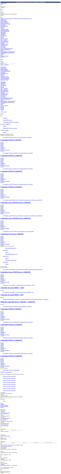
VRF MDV (2, 84)
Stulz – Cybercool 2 (4, 88)
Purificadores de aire (4, 42)
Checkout (2, 464)
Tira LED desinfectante (4, 78)
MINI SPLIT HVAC (4, 93)
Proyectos (22, 18)
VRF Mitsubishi (3, 85)
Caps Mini (2, 92)
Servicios (19, 18)
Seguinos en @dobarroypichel (6, 372)
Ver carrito (2, 458)
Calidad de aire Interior (4, 30)
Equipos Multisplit (3, 69)
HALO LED (2, 95)
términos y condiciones (7, 446)
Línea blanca (2, 24)
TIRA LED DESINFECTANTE (6, 98)
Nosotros (26, 18)
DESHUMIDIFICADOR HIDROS (7, 102)
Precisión (2, 37)
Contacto (30, 18)
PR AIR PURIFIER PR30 (5, 99)
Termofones (2, 74)
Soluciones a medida (13, 18)
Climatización (3, 19)
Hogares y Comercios (4, 18)
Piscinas (2, 28)
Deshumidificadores (4, 73)
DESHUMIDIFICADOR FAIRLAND (7, 101)
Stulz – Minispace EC (4, 90)
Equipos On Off (3, 68)
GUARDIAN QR (3, 94)
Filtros (1, 104)
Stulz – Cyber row (3, 89)
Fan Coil (2, 86)
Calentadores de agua (4, 76)
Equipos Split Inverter (4, 70)
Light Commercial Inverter (5, 71)
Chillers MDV (3, 83)
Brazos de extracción (4, 105)
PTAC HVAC (3, 96)
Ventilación (2, 53)
